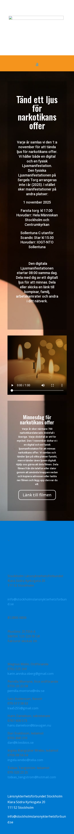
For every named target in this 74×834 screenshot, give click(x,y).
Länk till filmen (37, 495)
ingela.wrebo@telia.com (25, 760)
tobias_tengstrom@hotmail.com (31, 777)
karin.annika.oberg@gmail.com (30, 673)
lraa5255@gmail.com (22, 708)
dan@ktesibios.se (20, 742)
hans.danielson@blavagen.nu (29, 725)
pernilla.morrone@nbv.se (25, 691)
